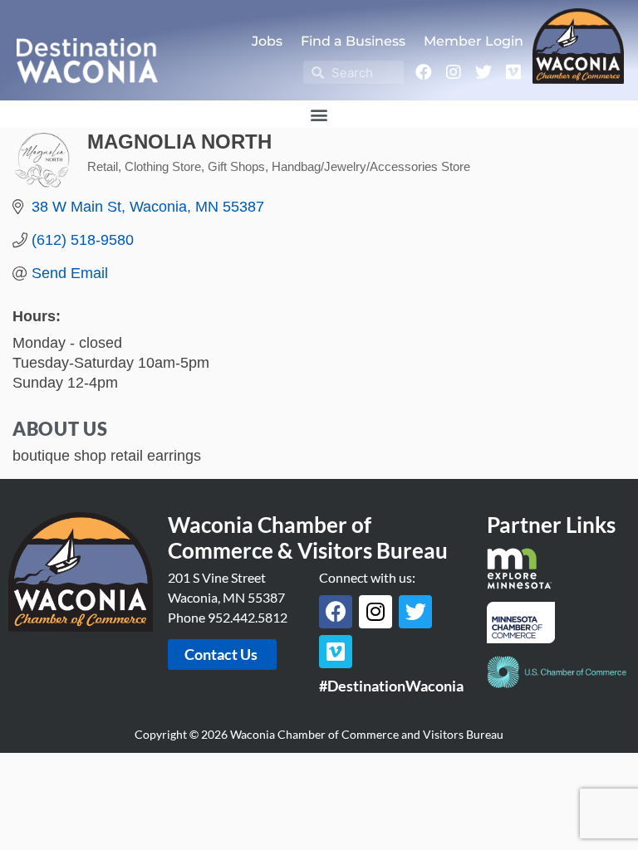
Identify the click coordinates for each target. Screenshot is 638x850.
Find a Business (353, 41)
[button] (319, 114)
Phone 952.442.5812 (227, 617)
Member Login (473, 41)
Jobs (267, 41)
